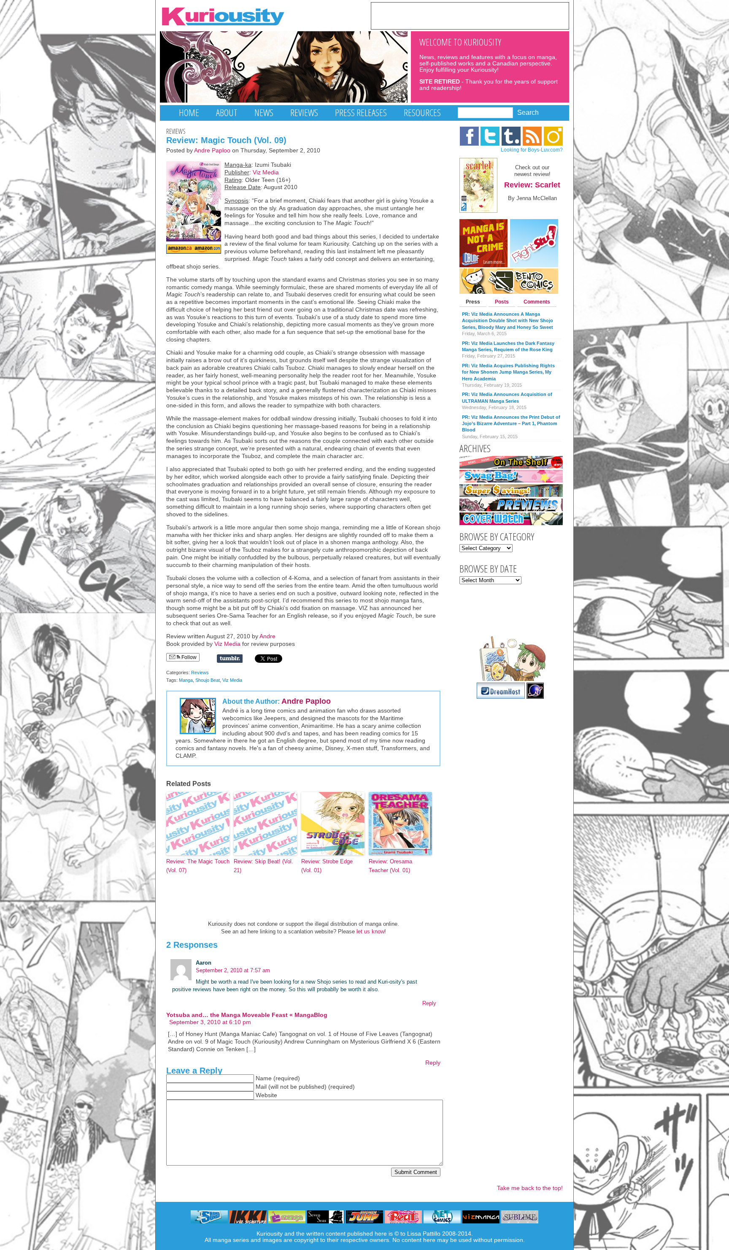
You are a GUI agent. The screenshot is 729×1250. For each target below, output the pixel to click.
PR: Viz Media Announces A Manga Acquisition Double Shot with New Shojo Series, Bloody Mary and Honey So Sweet (507, 321)
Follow (188, 657)
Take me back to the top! (530, 1188)
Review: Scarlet (532, 185)
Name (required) (278, 1078)
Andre (267, 636)
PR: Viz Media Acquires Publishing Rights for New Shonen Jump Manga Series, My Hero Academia (508, 372)
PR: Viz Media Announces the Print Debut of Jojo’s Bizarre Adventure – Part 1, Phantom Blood (511, 424)
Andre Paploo (212, 150)
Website (266, 1095)
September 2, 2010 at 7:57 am (233, 970)
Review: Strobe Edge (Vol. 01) (327, 865)
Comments (537, 302)
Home (189, 112)
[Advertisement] (470, 15)
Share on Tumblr (230, 658)
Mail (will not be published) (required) (305, 1087)
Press (473, 302)
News (263, 112)
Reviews (304, 112)
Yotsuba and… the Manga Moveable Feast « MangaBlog (246, 1015)
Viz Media (266, 172)
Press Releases (361, 112)
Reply (429, 1003)
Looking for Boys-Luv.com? (532, 150)
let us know (370, 931)
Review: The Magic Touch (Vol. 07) (198, 865)
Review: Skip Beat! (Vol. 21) (263, 865)
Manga (186, 680)
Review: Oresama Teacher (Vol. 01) (390, 865)
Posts (502, 302)
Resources (422, 112)
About (227, 112)
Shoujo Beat (207, 680)
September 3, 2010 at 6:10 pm (210, 1022)
